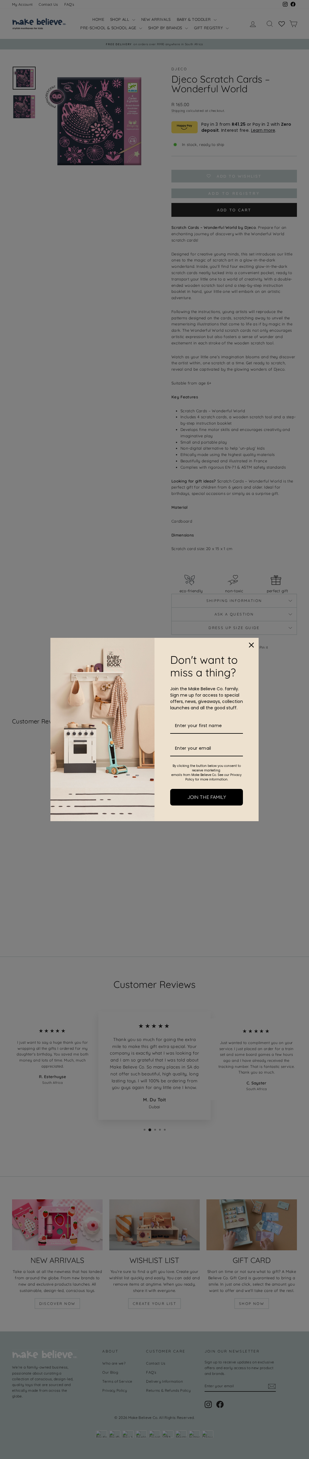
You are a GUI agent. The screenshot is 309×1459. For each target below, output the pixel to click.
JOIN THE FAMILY (206, 797)
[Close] (251, 645)
